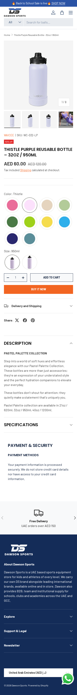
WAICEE (9, 135)
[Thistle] (29, 205)
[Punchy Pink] (12, 205)
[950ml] (12, 262)
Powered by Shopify (38, 685)
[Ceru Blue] (64, 222)
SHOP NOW (58, 3)
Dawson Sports (19, 685)
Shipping (25, 170)
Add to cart (51, 277)
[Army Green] (12, 222)
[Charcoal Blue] (29, 239)
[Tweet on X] (17, 320)
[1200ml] (29, 262)
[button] (62, 12)
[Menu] (70, 12)
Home (7, 35)
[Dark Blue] (12, 239)
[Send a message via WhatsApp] (68, 678)
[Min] (64, 205)
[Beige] (47, 205)
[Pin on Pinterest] (33, 320)
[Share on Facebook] (25, 320)
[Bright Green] (29, 222)
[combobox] (38, 22)
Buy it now (38, 289)
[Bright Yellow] (47, 222)
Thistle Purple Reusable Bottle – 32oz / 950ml (36, 35)
